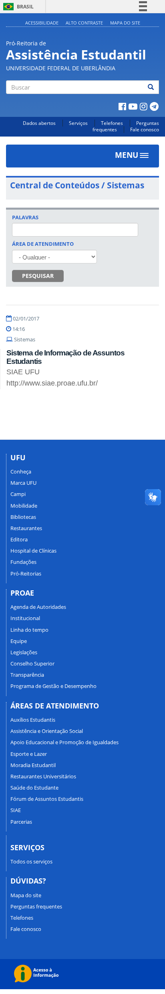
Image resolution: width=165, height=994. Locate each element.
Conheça (20, 471)
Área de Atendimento (43, 243)
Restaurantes (26, 528)
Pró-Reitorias (25, 573)
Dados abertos (39, 123)
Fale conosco (144, 129)
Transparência (27, 674)
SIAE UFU (23, 372)
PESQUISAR (38, 276)
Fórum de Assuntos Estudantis (46, 798)
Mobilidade (23, 505)
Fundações (23, 561)
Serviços (78, 123)
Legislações (23, 652)
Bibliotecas (23, 516)
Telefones (112, 123)
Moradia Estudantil (33, 765)
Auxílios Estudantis (32, 719)
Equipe (18, 641)
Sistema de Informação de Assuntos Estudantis (65, 357)
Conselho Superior (32, 663)
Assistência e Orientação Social (46, 731)
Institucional (25, 618)
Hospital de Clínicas (33, 550)
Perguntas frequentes (36, 906)
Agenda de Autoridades (38, 606)
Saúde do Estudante (34, 787)
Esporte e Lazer (28, 753)
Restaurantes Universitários (43, 776)
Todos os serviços (31, 861)
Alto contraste (84, 23)
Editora (19, 539)
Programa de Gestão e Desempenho (53, 686)
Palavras (25, 217)
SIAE (15, 810)
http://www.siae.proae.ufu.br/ (52, 383)
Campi (18, 494)
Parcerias (21, 821)
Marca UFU (23, 482)
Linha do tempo (29, 629)
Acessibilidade (41, 23)
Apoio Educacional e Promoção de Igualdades (64, 742)
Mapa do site (125, 23)
